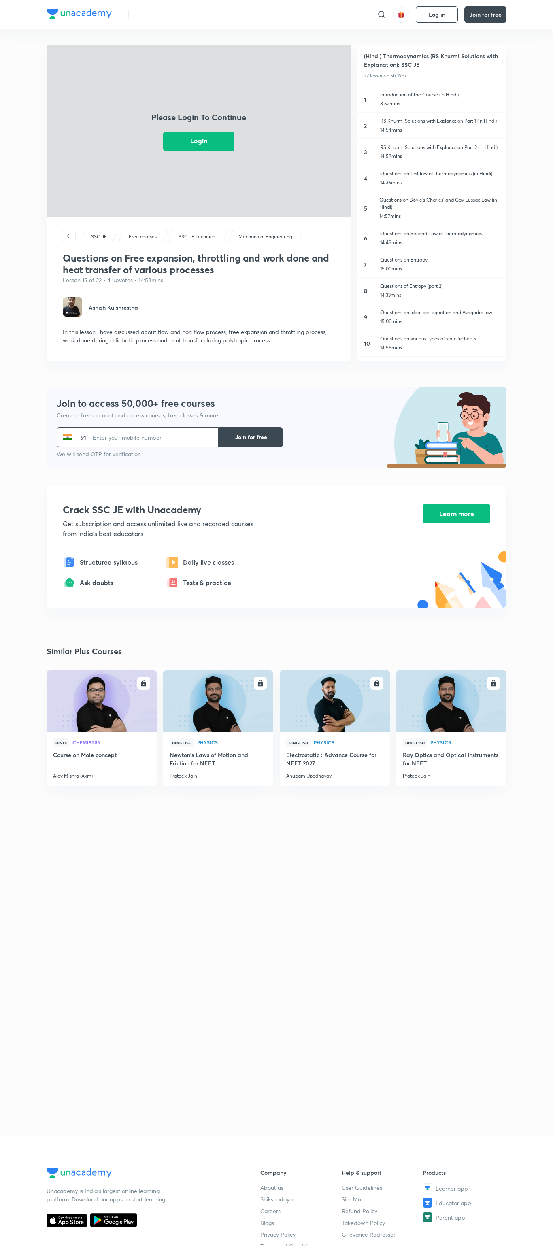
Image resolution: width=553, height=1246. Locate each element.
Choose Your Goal (170, 14)
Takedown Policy (363, 1223)
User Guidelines (362, 1187)
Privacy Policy (278, 1234)
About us (271, 1187)
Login (198, 140)
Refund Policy (359, 1211)
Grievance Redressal (368, 1234)
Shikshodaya (276, 1199)
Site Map (353, 1199)
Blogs (267, 1223)
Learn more (456, 513)
